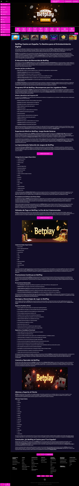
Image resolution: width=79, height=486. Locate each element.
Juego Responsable (63, 461)
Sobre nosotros (14, 459)
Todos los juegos (24, 469)
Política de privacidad (63, 459)
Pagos (13, 467)
